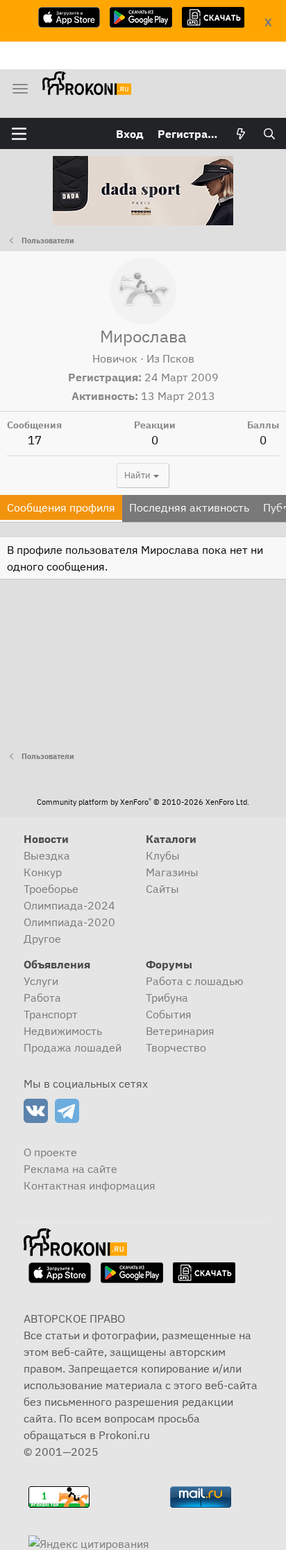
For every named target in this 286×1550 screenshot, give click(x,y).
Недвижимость (63, 1031)
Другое (42, 939)
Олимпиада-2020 (69, 922)
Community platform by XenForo (143, 802)
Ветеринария (180, 1031)
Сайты (162, 889)
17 (35, 440)
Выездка (47, 855)
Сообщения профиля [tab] (61, 507)
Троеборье (51, 889)
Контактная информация (89, 1185)
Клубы (163, 855)
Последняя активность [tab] (189, 507)
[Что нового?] (241, 134)
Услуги (41, 981)
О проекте (50, 1152)
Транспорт (51, 1014)
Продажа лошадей (72, 1047)
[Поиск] (269, 134)
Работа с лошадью (195, 981)
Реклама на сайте (70, 1169)
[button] (19, 134)
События (169, 1014)
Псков (178, 358)
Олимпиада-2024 (69, 905)
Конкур (43, 872)
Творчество (176, 1047)
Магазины (172, 872)
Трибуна (167, 997)
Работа (42, 997)
